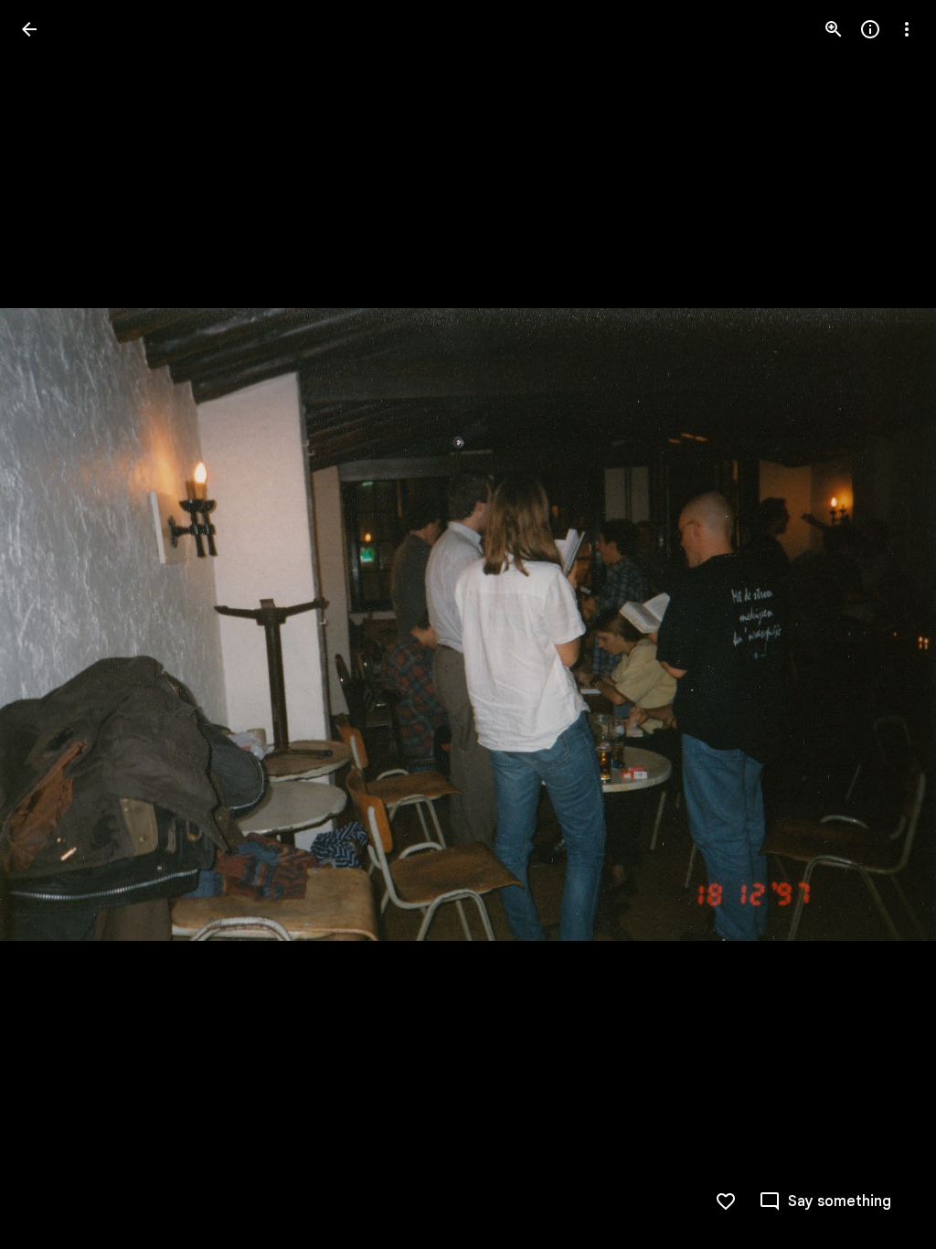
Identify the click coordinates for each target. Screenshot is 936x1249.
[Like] (726, 1201)
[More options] (906, 29)
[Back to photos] (29, 29)
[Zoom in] (833, 29)
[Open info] (870, 29)
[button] (51, 624)
